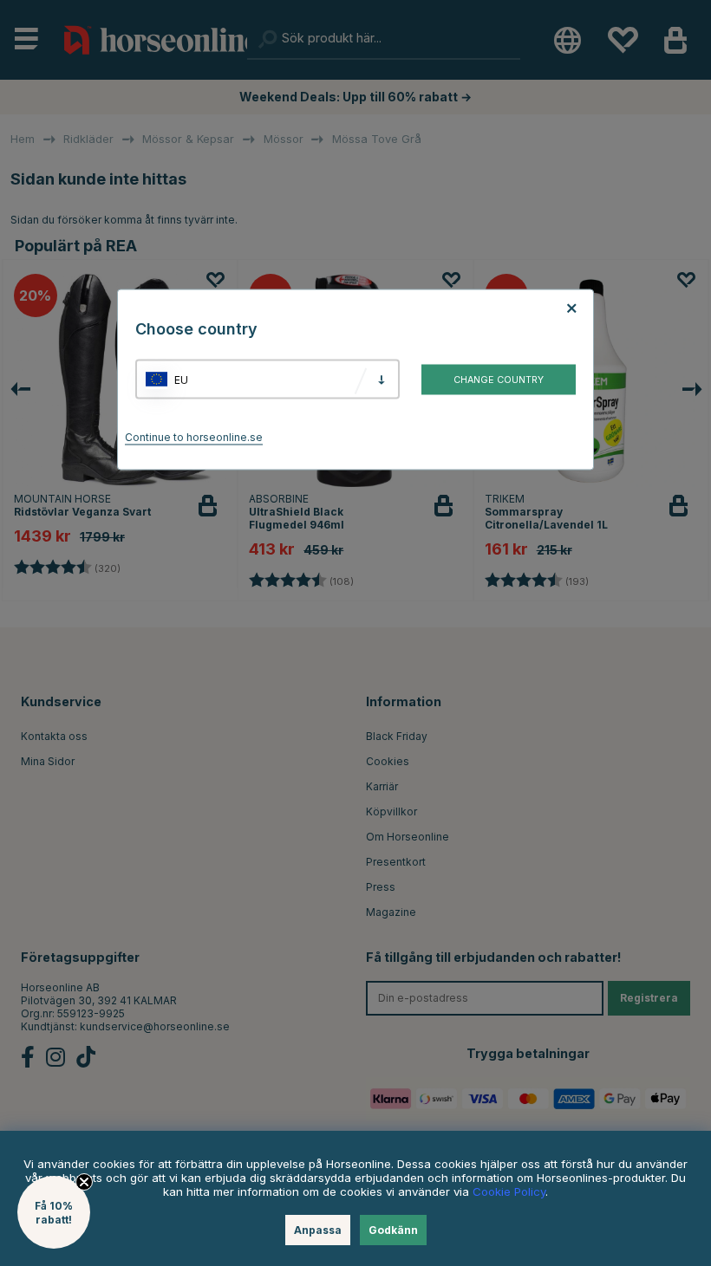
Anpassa (318, 1230)
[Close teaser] (84, 1182)
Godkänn (393, 1230)
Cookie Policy (509, 1191)
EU (181, 379)
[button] (53, 1212)
